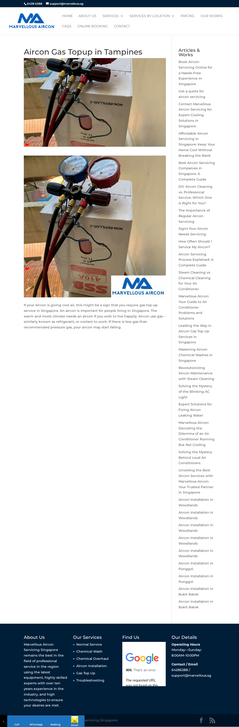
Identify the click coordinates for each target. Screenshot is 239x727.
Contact (122, 26)
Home (67, 16)
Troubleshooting (90, 680)
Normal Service (89, 644)
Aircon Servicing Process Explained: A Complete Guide (196, 260)
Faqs (66, 26)
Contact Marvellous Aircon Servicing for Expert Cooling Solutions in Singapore (195, 115)
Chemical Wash (89, 651)
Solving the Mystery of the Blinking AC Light (195, 391)
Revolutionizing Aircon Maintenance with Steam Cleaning (196, 373)
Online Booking (92, 26)
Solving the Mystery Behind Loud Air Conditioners (195, 457)
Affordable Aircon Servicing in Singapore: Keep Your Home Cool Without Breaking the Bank (197, 144)
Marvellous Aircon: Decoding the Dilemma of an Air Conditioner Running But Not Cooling (196, 434)
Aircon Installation (91, 666)
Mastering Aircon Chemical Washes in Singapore (196, 355)
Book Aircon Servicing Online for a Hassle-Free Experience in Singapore (195, 73)
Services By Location (150, 16)
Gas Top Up (85, 673)
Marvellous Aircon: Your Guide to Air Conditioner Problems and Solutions (194, 307)
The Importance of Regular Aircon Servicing (194, 216)
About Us (87, 16)
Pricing (188, 16)
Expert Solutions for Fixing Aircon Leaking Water (195, 409)
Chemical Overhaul (92, 659)
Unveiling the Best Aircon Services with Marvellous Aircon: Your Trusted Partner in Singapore (196, 481)
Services (110, 16)
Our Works (212, 16)
